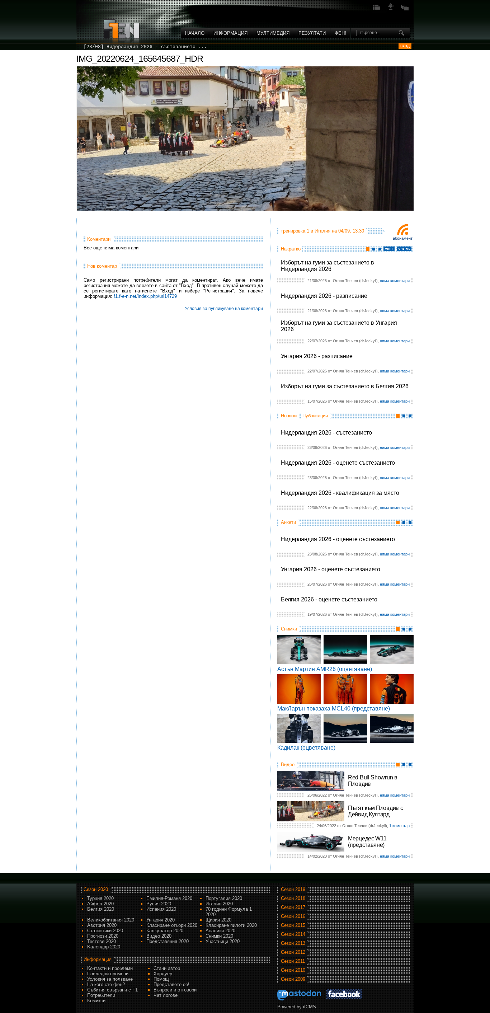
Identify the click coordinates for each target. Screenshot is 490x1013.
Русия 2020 (158, 903)
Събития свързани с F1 (112, 990)
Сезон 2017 (293, 907)
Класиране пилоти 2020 (231, 925)
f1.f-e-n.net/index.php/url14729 (145, 296)
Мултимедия (272, 33)
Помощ (161, 979)
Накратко (291, 249)
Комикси (96, 1000)
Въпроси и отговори (175, 990)
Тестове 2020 (101, 941)
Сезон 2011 (293, 961)
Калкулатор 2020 (164, 930)
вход (405, 45)
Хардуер (163, 973)
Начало (194, 33)
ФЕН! (340, 33)
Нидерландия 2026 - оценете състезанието (338, 463)
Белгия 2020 (100, 909)
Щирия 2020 (218, 920)
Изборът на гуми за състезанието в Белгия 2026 (345, 386)
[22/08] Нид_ (101, 47)
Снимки (289, 629)
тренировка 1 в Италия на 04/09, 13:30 (322, 231)
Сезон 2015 (293, 925)
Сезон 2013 (293, 943)
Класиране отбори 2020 (171, 925)
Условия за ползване (110, 979)
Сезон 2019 (293, 889)
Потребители (101, 995)
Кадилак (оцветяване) (306, 748)
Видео (288, 764)
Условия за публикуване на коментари (224, 308)
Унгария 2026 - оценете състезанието (330, 569)
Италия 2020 (219, 903)
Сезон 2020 (96, 889)
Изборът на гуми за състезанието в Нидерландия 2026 (327, 265)
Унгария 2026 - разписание (317, 356)
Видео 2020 (158, 936)
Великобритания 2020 (110, 920)
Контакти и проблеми (110, 968)
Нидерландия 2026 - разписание (324, 296)
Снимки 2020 (219, 936)
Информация (230, 33)
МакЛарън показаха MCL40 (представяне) (333, 708)
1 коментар (399, 826)
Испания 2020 (161, 909)
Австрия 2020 (102, 925)
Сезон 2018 (293, 898)
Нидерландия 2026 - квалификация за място (340, 493)
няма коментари (395, 280)
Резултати (312, 33)
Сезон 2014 (293, 934)
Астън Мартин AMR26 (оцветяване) (324, 669)
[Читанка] (404, 9)
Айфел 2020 (100, 903)
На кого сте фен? (106, 984)
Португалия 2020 (224, 898)
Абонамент (403, 238)
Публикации (315, 415)
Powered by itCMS (296, 1006)
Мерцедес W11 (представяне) (367, 841)
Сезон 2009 (293, 979)
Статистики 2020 (105, 930)
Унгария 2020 (160, 920)
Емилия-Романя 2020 (169, 898)
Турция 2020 (100, 898)
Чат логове (166, 995)
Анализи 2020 (220, 930)
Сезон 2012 (293, 952)
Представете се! (171, 984)
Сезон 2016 (293, 916)
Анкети (288, 522)
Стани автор (167, 968)
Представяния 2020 (167, 941)
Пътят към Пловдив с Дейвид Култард (375, 811)
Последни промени (107, 973)
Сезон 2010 (293, 970)
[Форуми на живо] (376, 9)
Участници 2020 (223, 941)
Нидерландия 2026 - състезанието (326, 433)
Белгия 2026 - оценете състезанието (329, 599)
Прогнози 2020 (102, 936)
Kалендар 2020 (103, 946)
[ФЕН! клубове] (390, 9)
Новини (289, 415)
